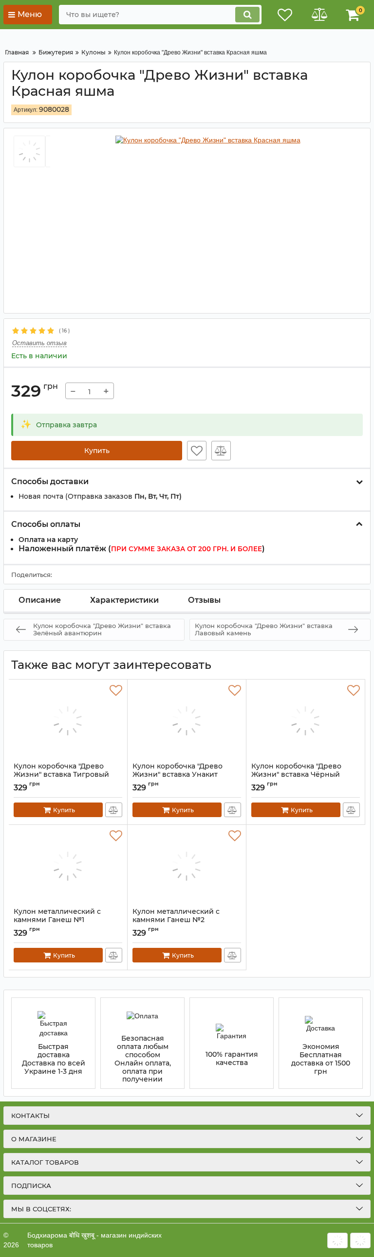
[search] (247, 14)
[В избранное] (196, 450)
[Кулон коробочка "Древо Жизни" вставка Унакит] (186, 720)
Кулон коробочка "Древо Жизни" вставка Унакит (177, 774)
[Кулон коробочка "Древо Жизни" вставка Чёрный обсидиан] (305, 720)
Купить (97, 450)
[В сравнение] (221, 450)
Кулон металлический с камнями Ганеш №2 (176, 920)
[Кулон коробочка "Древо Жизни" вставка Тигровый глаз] (68, 720)
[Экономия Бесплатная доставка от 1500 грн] (320, 1043)
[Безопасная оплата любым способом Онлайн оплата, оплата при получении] (142, 1043)
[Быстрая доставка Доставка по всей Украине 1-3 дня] (53, 1043)
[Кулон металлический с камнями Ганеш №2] (186, 866)
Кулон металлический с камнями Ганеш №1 (57, 920)
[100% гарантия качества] (231, 1043)
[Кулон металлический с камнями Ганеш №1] (68, 866)
